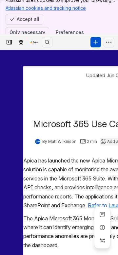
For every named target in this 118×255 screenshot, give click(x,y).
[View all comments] (102, 214)
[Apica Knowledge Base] (34, 42)
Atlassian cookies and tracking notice (46, 8)
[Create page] (102, 240)
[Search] (47, 42)
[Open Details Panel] (102, 227)
